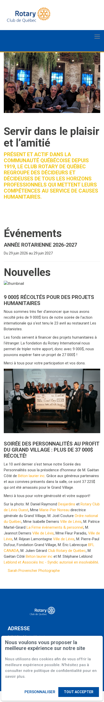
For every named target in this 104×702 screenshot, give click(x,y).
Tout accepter (78, 692)
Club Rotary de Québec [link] (67, 550)
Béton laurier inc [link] (31, 476)
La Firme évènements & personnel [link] (55, 527)
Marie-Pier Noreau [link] (54, 510)
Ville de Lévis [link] (71, 521)
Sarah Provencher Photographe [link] (34, 570)
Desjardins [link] (66, 504)
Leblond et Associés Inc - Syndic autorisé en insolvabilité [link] (51, 562)
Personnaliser (39, 692)
